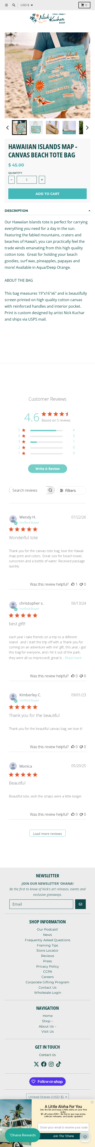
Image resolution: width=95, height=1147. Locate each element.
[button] (19, 127)
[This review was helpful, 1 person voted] (72, 584)
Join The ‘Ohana (63, 1136)
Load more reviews (47, 833)
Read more (73, 658)
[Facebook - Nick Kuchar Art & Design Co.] (44, 1064)
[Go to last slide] (8, 127)
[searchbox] (27, 490)
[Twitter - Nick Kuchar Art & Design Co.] (36, 1064)
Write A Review (48, 468)
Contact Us (47, 1055)
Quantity (15, 173)
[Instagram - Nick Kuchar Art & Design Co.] (51, 1064)
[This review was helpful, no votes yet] (72, 675)
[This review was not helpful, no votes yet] (81, 584)
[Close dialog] (92, 1102)
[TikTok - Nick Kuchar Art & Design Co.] (58, 1064)
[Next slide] (87, 127)
